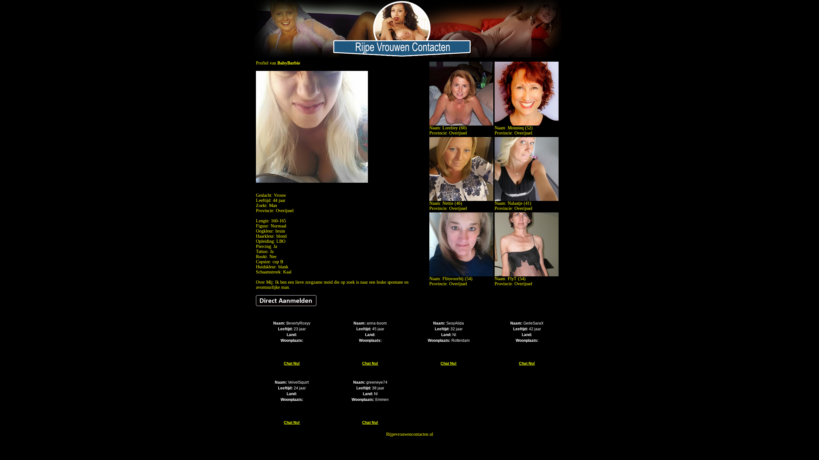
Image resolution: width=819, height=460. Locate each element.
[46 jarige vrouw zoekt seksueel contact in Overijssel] (461, 199)
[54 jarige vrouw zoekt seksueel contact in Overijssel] (461, 274)
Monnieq (516, 128)
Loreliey (450, 128)
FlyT (512, 278)
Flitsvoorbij (453, 278)
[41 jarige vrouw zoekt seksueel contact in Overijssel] (527, 199)
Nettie (447, 203)
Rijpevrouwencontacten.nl (409, 434)
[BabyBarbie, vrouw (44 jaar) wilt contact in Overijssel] (312, 181)
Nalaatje (515, 203)
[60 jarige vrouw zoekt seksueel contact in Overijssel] (461, 124)
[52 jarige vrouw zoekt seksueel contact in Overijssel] (527, 124)
